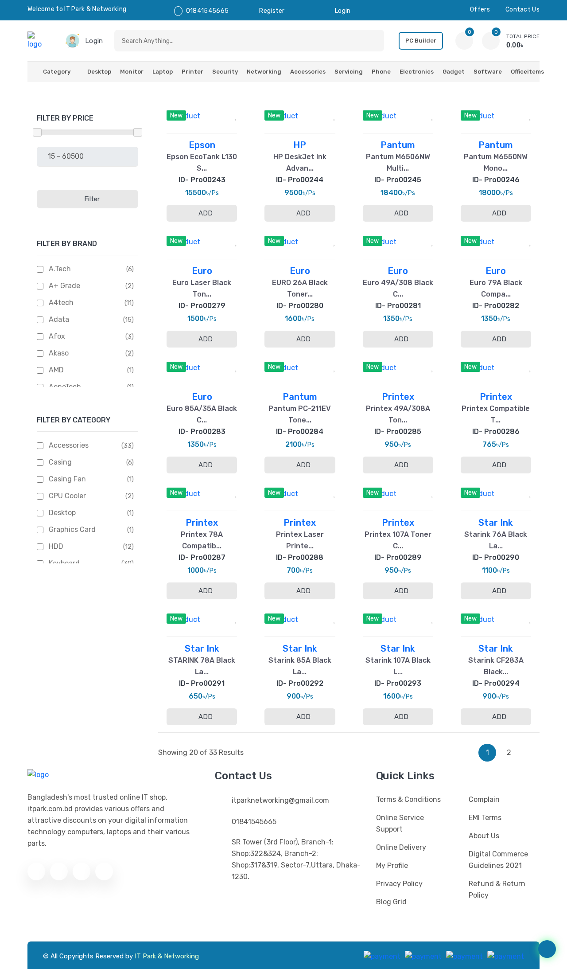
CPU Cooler (67, 496)
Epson (202, 145)
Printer (192, 71)
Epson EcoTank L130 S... (202, 162)
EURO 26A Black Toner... (300, 288)
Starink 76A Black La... (495, 540)
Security (225, 71)
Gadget (454, 71)
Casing (60, 462)
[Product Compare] (190, 113)
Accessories (308, 71)
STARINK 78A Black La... (201, 666)
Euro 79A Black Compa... (496, 288)
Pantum (398, 145)
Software (488, 71)
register (271, 11)
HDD (56, 546)
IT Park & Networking (167, 956)
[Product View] (213, 113)
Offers (480, 9)
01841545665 (207, 11)
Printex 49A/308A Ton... (398, 414)
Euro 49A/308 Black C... (398, 288)
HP (299, 145)
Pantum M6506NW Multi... (398, 162)
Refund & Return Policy (497, 889)
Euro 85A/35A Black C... (202, 414)
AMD (56, 370)
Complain (484, 799)
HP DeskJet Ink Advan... (299, 162)
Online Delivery (401, 847)
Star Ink (495, 522)
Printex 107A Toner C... (398, 540)
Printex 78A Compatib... (202, 540)
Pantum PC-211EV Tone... (299, 414)
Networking (264, 71)
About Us (484, 836)
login (343, 11)
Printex (398, 396)
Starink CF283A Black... (496, 666)
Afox (57, 336)
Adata (59, 319)
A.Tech (60, 269)
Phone (381, 71)
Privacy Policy (399, 883)
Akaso (59, 353)
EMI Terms (485, 817)
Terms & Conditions (408, 799)
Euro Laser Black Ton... (201, 288)
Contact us (522, 9)
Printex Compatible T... (496, 414)
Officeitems (527, 71)
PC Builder (420, 40)
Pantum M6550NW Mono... (496, 162)
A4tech (61, 302)
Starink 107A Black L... (398, 666)
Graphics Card (72, 529)
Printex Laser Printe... (300, 540)
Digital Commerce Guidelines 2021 (498, 860)
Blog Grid (391, 902)
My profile (392, 865)
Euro (202, 271)
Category (56, 71)
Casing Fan (67, 479)
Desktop (99, 71)
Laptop (162, 71)
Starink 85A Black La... (299, 666)
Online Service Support (400, 823)
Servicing (348, 71)
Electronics (417, 71)
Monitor (132, 71)
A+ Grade (64, 285)
